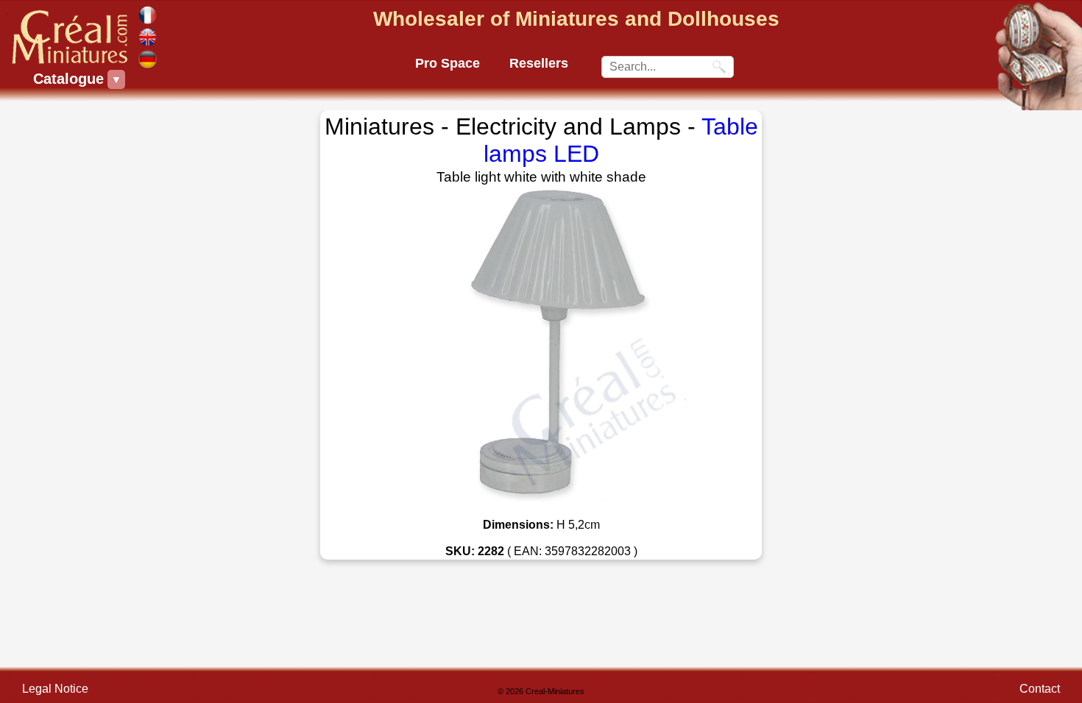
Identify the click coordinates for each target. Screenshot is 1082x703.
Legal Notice (55, 688)
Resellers (538, 63)
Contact (1039, 688)
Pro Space (447, 63)
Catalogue (70, 79)
